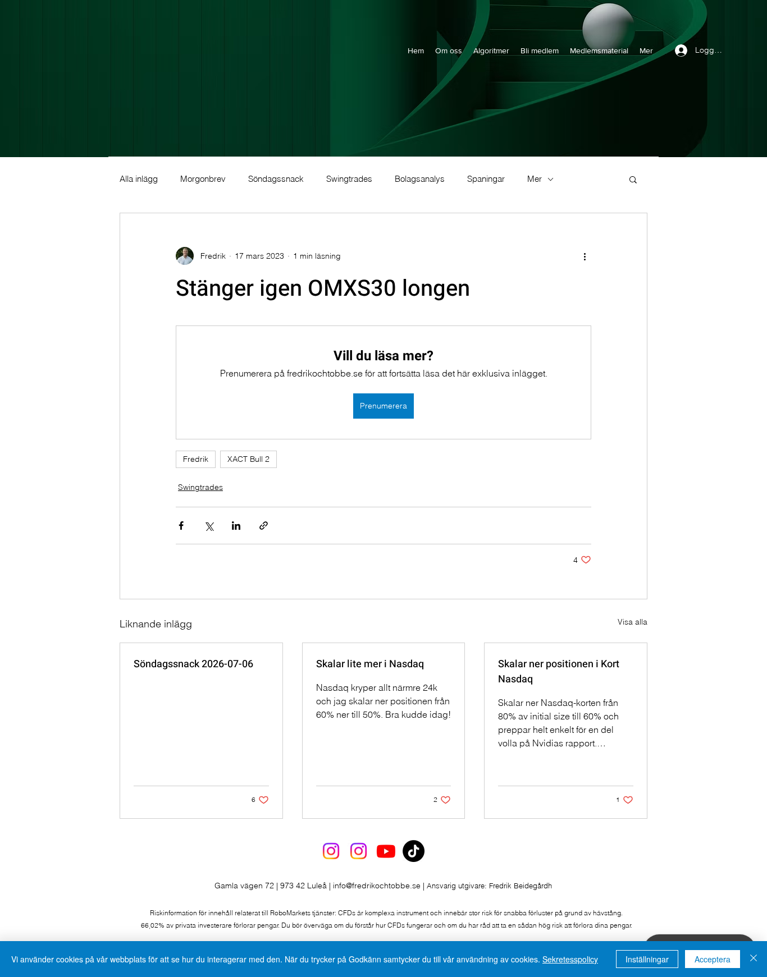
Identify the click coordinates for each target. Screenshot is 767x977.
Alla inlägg (139, 179)
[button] (633, 179)
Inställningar (647, 959)
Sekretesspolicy (570, 959)
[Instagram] (331, 851)
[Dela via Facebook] (181, 525)
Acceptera (713, 959)
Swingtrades (349, 179)
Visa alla (632, 622)
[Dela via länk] (263, 525)
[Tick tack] (413, 851)
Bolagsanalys (420, 179)
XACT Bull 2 (248, 459)
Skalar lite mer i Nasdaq (370, 664)
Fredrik (195, 459)
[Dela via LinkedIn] (236, 525)
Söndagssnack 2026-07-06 (193, 664)
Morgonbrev (203, 179)
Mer (534, 179)
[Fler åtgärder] (584, 256)
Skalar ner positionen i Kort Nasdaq (558, 672)
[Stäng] (753, 959)
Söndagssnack (276, 179)
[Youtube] (386, 851)
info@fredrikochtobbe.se (377, 885)
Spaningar (486, 179)
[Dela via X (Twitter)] (208, 525)
